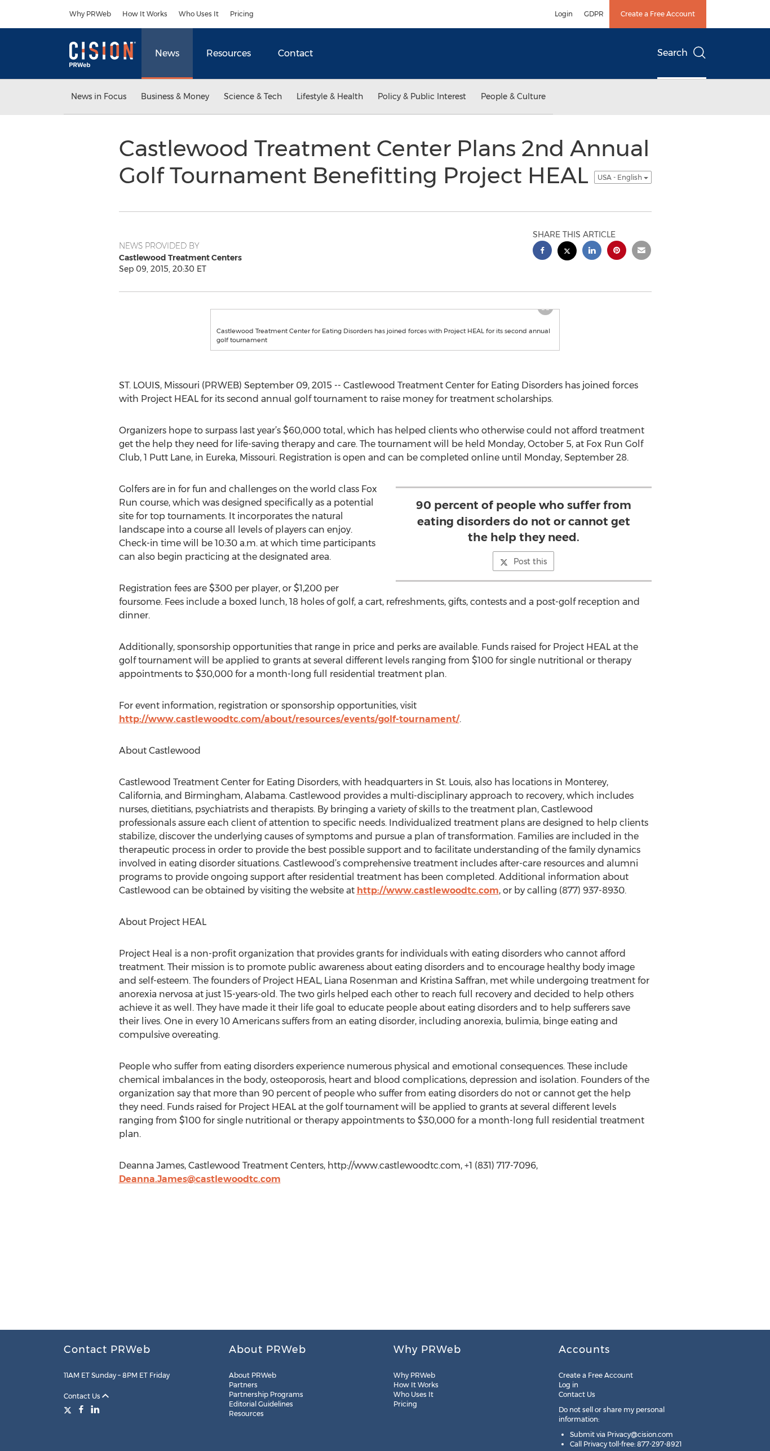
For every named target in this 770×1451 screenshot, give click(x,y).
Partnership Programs (266, 1394)
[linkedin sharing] (591, 252)
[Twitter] (69, 1409)
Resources (228, 53)
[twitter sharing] (567, 252)
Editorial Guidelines (261, 1404)
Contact (295, 53)
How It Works (144, 14)
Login (564, 14)
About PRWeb (252, 1375)
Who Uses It (199, 14)
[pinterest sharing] (616, 252)
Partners (243, 1385)
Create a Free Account (658, 14)
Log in (568, 1385)
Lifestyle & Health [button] (330, 96)
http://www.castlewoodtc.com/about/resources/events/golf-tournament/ (289, 741)
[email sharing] (641, 252)
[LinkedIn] (95, 1409)
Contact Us (83, 1396)
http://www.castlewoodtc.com (428, 913)
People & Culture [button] (513, 96)
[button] (385, 320)
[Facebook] (81, 1409)
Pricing (242, 14)
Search (672, 52)
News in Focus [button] (98, 96)
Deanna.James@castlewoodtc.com (200, 1201)
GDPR (594, 14)
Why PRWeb (90, 14)
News (167, 53)
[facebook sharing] (542, 252)
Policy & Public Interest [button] (422, 96)
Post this (530, 584)
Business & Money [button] (175, 96)
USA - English (621, 177)
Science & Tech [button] (253, 96)
